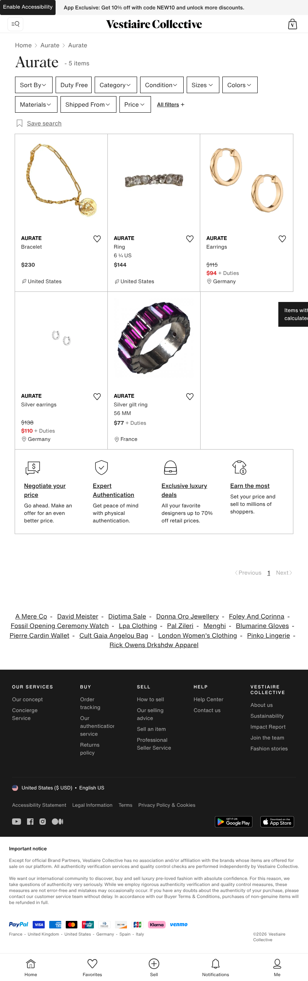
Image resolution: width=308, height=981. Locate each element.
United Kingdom (43, 934)
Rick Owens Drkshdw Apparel (154, 645)
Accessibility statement (39, 805)
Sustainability (267, 716)
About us (262, 705)
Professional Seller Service (154, 744)
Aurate (49, 45)
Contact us (207, 710)
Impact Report (268, 727)
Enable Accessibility (28, 7)
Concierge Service (25, 714)
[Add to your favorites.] (97, 238)
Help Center (208, 699)
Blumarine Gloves (262, 626)
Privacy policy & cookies (166, 805)
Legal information (92, 805)
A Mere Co (31, 616)
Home (23, 45)
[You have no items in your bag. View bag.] (292, 24)
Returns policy (90, 749)
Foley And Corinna (256, 616)
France (16, 934)
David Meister (77, 616)
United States (78, 934)
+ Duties (228, 273)
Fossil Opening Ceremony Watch (60, 626)
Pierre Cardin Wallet (39, 635)
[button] (292, 24)
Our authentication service (98, 726)
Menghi (215, 626)
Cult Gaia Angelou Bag (113, 635)
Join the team (267, 738)
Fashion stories (269, 749)
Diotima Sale (127, 616)
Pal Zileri (180, 626)
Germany (105, 934)
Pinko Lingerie (268, 635)
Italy (140, 934)
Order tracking (90, 703)
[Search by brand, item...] (15, 24)
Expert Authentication (113, 490)
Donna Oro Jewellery (187, 616)
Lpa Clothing (138, 626)
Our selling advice (150, 714)
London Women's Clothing (197, 635)
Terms (125, 805)
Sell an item (151, 729)
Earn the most (250, 485)
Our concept (27, 699)
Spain (125, 934)
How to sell (150, 699)
